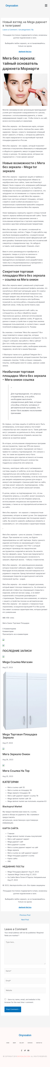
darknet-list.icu (25, 52)
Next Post (25, 920)
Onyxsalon (12, 5)
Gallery (22, 1042)
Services (30, 1042)
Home (7, 1042)
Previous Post (25, 915)
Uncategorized (24, 30)
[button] (46, 5)
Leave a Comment (10, 30)
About (14, 1042)
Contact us (39, 1042)
